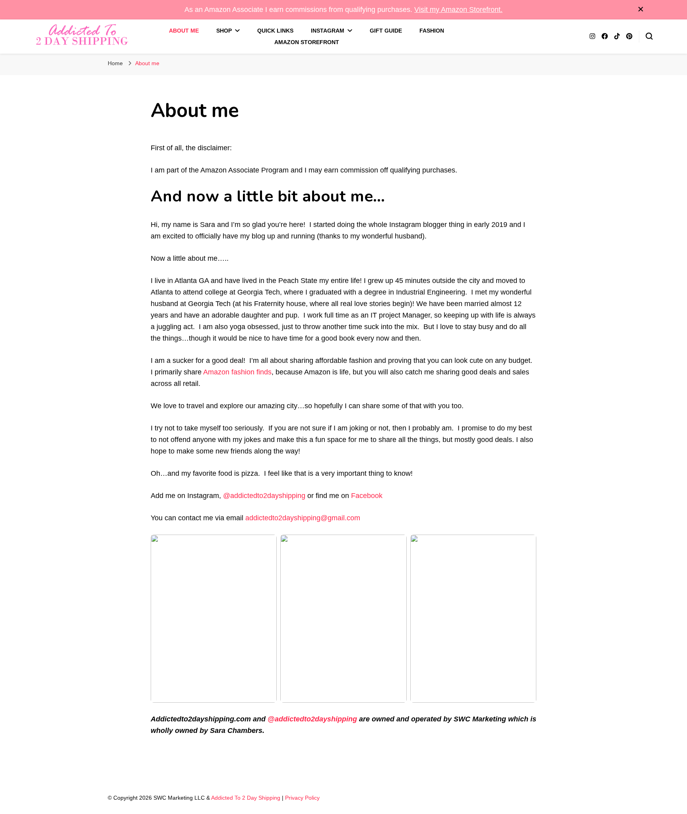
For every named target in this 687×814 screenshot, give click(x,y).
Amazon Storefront (306, 42)
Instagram (327, 30)
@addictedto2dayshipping (264, 496)
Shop (224, 30)
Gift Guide (386, 30)
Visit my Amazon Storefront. (458, 10)
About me (184, 30)
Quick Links (275, 30)
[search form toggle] (649, 36)
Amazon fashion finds (237, 372)
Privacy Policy (302, 798)
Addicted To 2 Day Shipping (245, 798)
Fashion (431, 30)
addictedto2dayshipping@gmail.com (302, 518)
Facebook (366, 496)
